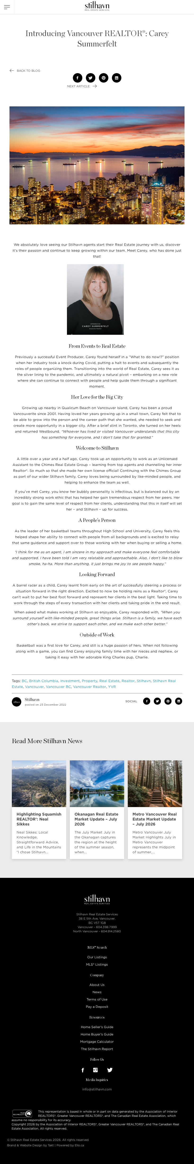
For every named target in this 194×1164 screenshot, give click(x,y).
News (97, 992)
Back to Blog (28, 70)
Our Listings (97, 957)
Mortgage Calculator (97, 1041)
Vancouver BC (58, 687)
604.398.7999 (106, 927)
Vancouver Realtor (89, 687)
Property (89, 681)
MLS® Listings (97, 964)
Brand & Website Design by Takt (30, 1145)
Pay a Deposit (97, 1007)
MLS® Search (97, 947)
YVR (112, 687)
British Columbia (43, 681)
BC (24, 681)
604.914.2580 (111, 931)
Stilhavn (144, 681)
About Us (97, 985)
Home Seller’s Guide (97, 1027)
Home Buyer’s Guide (97, 1034)
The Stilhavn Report (97, 1049)
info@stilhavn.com (97, 1089)
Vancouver (34, 687)
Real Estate (109, 681)
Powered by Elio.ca (70, 1145)
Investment (70, 681)
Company (97, 975)
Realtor (128, 681)
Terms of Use (97, 999)
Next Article (79, 86)
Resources (97, 1017)
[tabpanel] (40, 809)
